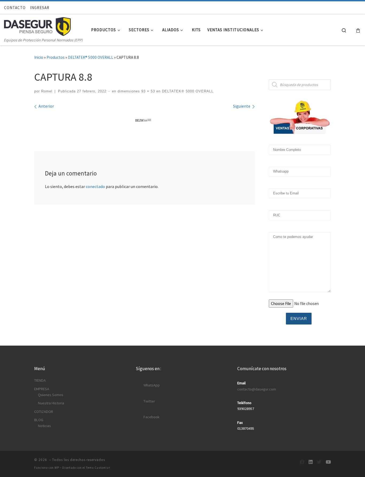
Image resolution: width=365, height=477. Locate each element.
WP (57, 468)
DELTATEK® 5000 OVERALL (90, 57)
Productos (55, 57)
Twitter (149, 401)
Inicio (38, 57)
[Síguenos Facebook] (302, 462)
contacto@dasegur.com (256, 389)
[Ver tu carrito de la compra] (358, 30)
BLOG (38, 419)
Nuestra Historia (51, 403)
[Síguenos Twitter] (319, 462)
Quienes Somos (50, 394)
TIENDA (40, 380)
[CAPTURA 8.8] (144, 121)
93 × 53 (147, 91)
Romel (46, 91)
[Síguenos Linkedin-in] (311, 462)
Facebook (151, 417)
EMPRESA (41, 388)
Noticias (44, 425)
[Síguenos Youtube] (328, 462)
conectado (95, 186)
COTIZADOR (43, 411)
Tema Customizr (98, 468)
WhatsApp (151, 385)
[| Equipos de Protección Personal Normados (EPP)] (37, 25)
